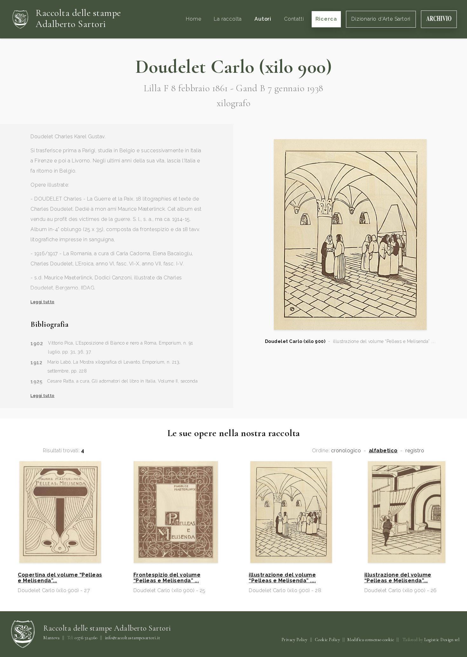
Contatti (294, 19)
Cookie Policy (327, 639)
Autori (262, 19)
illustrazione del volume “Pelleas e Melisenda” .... (282, 578)
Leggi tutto (42, 302)
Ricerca (326, 19)
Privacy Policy (294, 639)
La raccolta (228, 19)
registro (414, 451)
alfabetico (383, 451)
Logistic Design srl (442, 639)
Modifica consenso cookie (370, 639)
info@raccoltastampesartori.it (132, 637)
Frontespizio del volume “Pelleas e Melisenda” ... (167, 578)
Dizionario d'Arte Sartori (380, 19)
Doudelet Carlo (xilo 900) (295, 341)
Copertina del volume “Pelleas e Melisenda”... (60, 578)
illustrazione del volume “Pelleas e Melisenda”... (397, 578)
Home (193, 19)
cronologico (346, 451)
